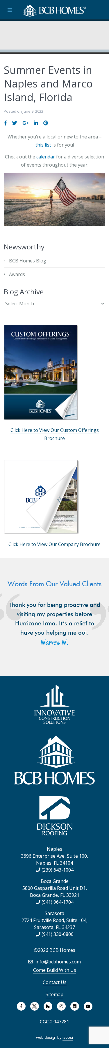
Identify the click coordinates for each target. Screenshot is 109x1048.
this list (43, 145)
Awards (17, 274)
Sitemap (54, 994)
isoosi (67, 1037)
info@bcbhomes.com (57, 961)
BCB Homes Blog (27, 261)
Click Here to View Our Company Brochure (54, 544)
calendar (45, 157)
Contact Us (55, 982)
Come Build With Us (54, 970)
